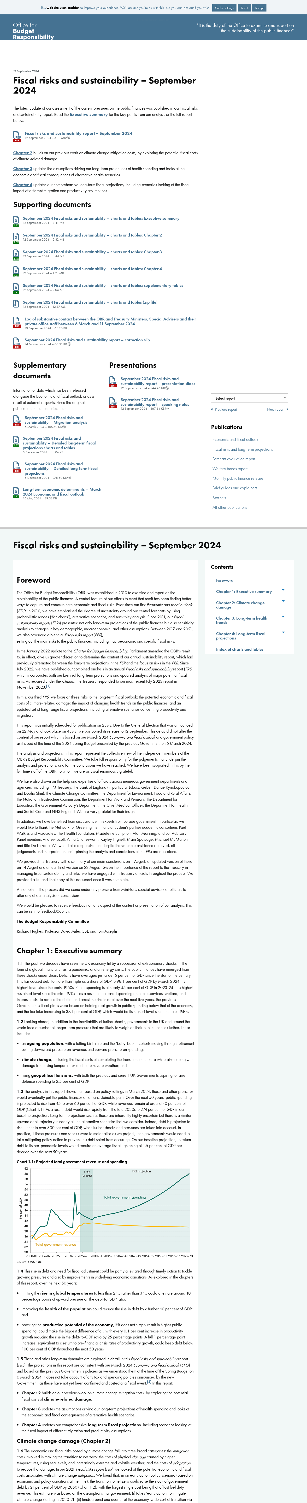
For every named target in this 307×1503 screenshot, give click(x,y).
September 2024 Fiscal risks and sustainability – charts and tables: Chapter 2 (92, 235)
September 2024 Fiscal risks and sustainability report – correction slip (87, 340)
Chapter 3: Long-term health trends (241, 620)
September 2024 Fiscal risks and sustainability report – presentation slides (158, 381)
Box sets (219, 497)
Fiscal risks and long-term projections (243, 449)
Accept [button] (259, 8)
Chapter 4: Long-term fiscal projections (240, 636)
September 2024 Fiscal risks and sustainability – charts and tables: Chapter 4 (92, 268)
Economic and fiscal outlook (235, 439)
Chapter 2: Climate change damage (240, 605)
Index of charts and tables (239, 649)
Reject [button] (244, 8)
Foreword (224, 580)
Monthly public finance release (238, 478)
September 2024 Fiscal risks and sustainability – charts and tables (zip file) (90, 302)
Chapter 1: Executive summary (244, 591)
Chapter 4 (22, 184)
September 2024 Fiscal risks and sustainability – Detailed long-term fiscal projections (61, 468)
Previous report (225, 409)
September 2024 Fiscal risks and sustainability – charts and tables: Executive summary (101, 218)
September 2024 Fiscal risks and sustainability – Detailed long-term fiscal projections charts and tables (59, 442)
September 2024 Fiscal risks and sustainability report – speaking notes (155, 402)
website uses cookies (63, 7)
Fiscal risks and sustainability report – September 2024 (78, 133)
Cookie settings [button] (224, 8)
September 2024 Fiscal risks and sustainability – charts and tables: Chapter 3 (92, 251)
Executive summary (89, 114)
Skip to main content (153, 19)
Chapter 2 (22, 152)
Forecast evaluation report (234, 459)
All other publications (230, 507)
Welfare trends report (230, 468)
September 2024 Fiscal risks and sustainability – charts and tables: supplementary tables (103, 285)
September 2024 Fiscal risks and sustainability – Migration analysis (56, 420)
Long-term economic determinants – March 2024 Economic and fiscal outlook (62, 491)
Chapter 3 (22, 168)
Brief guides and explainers (235, 488)
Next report (276, 409)
